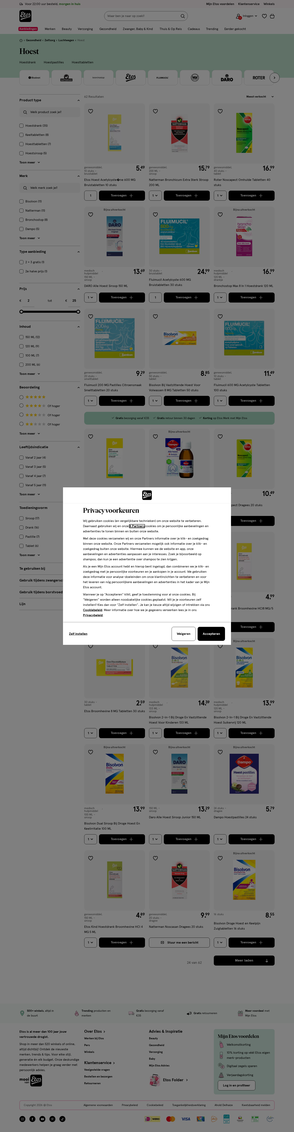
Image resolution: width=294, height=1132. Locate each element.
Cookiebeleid (92, 610)
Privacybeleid (93, 615)
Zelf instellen (78, 633)
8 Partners (137, 526)
